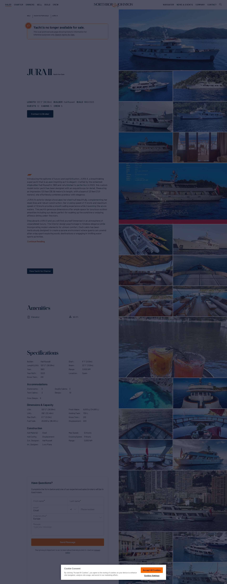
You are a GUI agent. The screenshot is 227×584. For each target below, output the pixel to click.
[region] (113, 572)
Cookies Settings (151, 576)
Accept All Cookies (152, 570)
